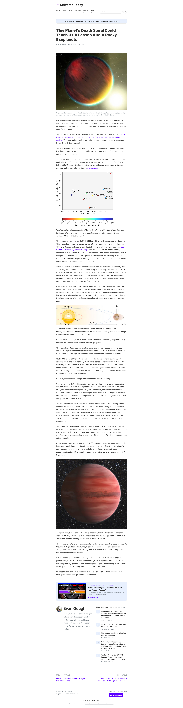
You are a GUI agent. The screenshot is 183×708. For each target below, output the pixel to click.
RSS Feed (92, 12)
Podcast (70, 10)
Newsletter (78, 10)
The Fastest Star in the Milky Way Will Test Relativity (114, 634)
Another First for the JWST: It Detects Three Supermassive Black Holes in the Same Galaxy (113, 657)
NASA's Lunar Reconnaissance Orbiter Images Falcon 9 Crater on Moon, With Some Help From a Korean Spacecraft (113, 645)
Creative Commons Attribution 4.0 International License (99, 704)
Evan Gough (62, 44)
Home (58, 10)
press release (92, 168)
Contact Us (86, 700)
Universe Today (71, 5)
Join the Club (85, 12)
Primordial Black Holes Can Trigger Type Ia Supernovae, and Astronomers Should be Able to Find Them (113, 614)
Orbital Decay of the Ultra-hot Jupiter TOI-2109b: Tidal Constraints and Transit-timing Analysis (91, 137)
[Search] (125, 12)
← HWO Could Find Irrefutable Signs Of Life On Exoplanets (71, 680)
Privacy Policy (96, 700)
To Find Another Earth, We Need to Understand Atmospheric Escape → (112, 680)
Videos (64, 10)
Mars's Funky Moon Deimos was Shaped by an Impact (113, 625)
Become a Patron (116, 695)
